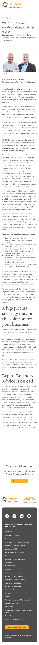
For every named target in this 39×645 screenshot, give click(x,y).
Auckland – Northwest (13, 573)
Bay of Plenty (10, 590)
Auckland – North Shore (14, 576)
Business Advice (8, 35)
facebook (14, 516)
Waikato (8, 593)
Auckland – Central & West (15, 580)
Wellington (9, 607)
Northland (8, 569)
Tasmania (8, 563)
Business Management (26, 38)
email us (5, 151)
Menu (33, 4)
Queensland (9, 539)
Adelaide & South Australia (15, 559)
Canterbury (9, 616)
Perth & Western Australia (14, 552)
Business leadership (9, 38)
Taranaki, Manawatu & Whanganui (17, 600)
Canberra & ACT (11, 549)
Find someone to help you (16, 627)
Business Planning (8, 40)
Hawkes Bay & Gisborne (13, 603)
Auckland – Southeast (13, 583)
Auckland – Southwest (13, 586)
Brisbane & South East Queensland (18, 542)
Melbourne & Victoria (13, 556)
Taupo (7, 597)
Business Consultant (23, 35)
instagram (7, 516)
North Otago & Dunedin (13, 619)
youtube (29, 516)
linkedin (22, 516)
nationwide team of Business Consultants (17, 420)
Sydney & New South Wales (15, 546)
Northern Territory (12, 535)
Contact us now (18, 481)
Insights (7, 18)
